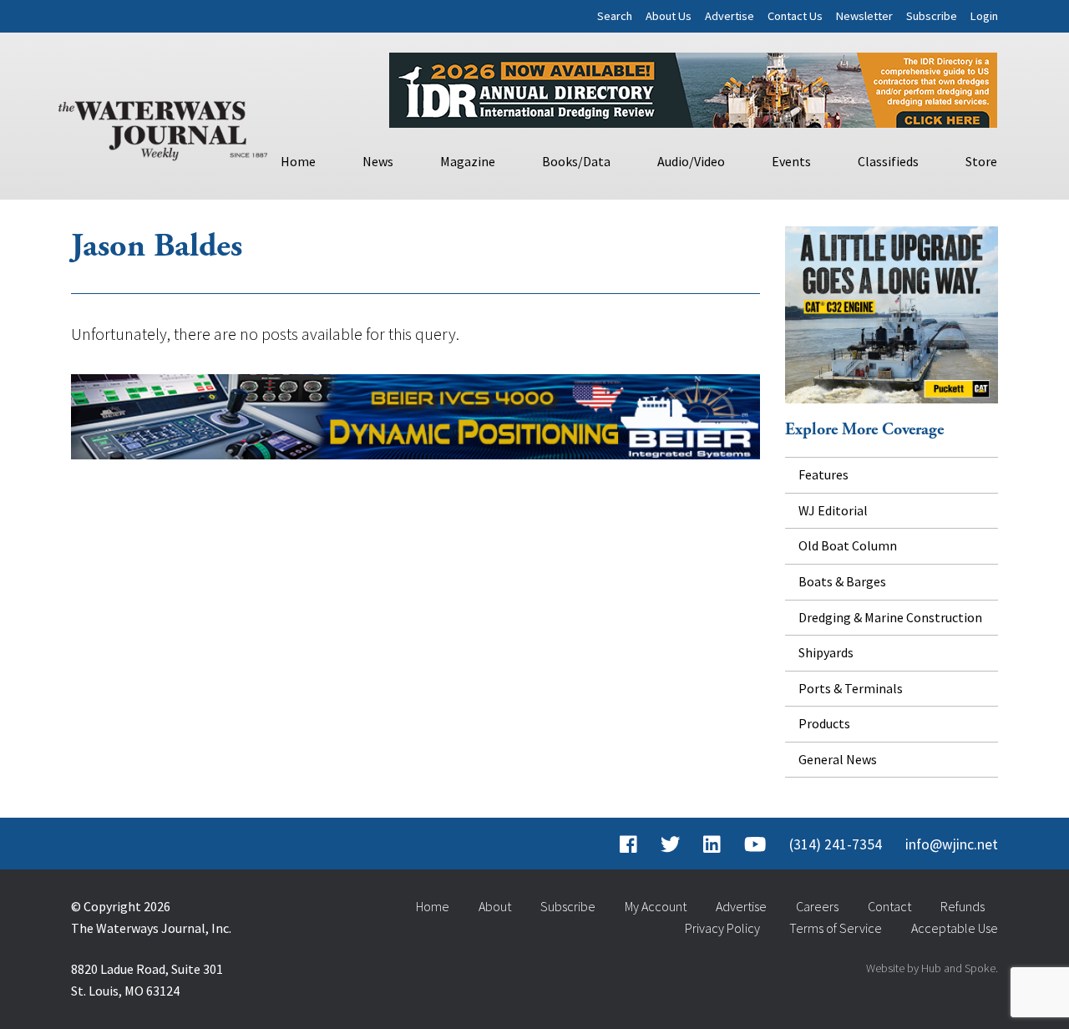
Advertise (729, 15)
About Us (669, 15)
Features (823, 474)
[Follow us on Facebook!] (628, 844)
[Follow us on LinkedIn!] (712, 844)
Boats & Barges (842, 581)
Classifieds (888, 161)
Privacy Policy (722, 928)
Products (824, 723)
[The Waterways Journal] (162, 127)
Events (791, 161)
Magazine (467, 161)
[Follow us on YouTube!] (755, 844)
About (495, 906)
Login (984, 15)
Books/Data (576, 161)
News (377, 161)
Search (614, 15)
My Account (655, 906)
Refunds (962, 906)
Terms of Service (835, 928)
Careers (817, 906)
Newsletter (864, 15)
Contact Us (795, 15)
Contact (889, 906)
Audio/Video (691, 161)
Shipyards (826, 652)
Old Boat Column (847, 545)
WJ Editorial (833, 510)
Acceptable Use (954, 928)
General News (837, 759)
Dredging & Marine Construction (890, 617)
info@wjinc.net (951, 844)
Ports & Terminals (850, 688)
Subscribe (931, 15)
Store (981, 161)
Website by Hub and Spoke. (932, 968)
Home (298, 161)
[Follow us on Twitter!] (670, 844)
